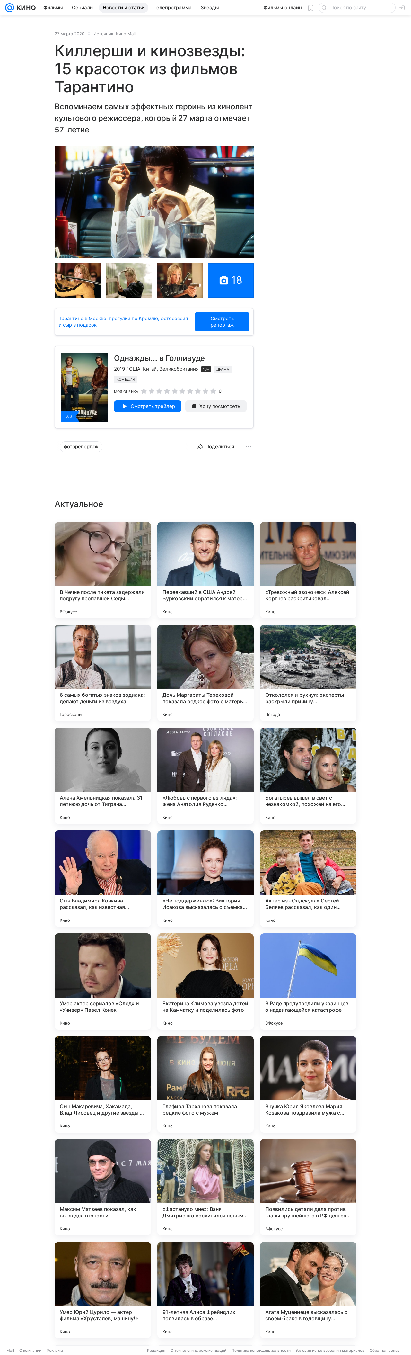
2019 (119, 369)
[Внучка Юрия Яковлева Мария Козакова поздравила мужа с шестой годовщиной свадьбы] (308, 1084)
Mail (10, 1350)
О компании (30, 1350)
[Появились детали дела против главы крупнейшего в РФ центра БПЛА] (308, 1187)
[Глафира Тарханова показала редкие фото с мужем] (205, 1084)
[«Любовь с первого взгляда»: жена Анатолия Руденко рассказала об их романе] (205, 776)
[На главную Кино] (25, 7)
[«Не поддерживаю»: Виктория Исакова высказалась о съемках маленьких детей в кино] (205, 878)
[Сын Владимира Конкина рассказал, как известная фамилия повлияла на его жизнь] (103, 878)
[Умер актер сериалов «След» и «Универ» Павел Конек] (103, 981)
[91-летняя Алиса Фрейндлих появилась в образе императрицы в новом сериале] (205, 1290)
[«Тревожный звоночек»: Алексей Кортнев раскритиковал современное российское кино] (308, 570)
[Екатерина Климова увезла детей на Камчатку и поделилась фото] (205, 981)
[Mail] (9, 7)
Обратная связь (384, 1350)
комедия (126, 379)
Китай (150, 369)
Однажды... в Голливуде (159, 358)
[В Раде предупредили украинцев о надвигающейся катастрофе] (308, 981)
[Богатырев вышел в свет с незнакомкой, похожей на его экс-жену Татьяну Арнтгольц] (308, 776)
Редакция (156, 1350)
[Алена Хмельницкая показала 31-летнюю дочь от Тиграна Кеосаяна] (103, 776)
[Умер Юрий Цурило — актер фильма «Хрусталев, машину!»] (103, 1290)
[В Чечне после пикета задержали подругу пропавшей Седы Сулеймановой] (103, 570)
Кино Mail (126, 33)
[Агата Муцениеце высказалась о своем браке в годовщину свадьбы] (308, 1290)
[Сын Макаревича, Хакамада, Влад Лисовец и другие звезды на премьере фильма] (103, 1084)
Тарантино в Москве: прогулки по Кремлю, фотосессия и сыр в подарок (123, 321)
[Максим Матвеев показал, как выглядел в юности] (103, 1187)
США (134, 369)
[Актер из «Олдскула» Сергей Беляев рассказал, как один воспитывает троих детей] (308, 878)
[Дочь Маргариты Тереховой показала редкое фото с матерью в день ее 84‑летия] (205, 673)
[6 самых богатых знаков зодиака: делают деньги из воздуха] (103, 673)
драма (222, 369)
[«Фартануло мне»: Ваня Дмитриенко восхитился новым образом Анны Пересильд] (205, 1187)
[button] (154, 202)
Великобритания (178, 369)
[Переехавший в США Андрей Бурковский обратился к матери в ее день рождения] (205, 570)
